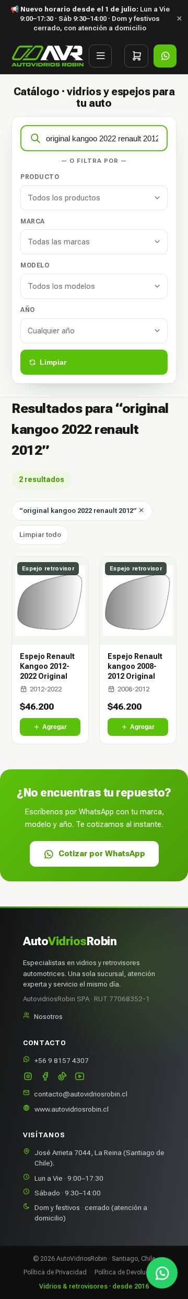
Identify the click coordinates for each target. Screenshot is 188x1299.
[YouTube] (80, 1077)
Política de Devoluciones (129, 1272)
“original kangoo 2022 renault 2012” (78, 510)
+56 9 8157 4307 (61, 1060)
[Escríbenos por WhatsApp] (162, 1273)
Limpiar (53, 362)
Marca (32, 221)
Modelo (34, 265)
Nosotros (48, 1016)
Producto (39, 177)
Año (27, 309)
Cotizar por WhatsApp (101, 853)
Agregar (54, 727)
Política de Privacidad (55, 1272)
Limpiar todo (40, 535)
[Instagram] (28, 1077)
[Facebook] (45, 1077)
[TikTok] (62, 1077)
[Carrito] (136, 56)
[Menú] (100, 56)
